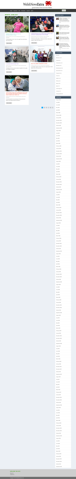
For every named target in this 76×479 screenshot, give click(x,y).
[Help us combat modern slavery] (42, 54)
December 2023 (59, 181)
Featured (20, 96)
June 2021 (58, 258)
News (11, 10)
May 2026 (58, 107)
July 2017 (58, 379)
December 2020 (59, 274)
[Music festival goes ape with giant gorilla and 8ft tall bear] (57, 33)
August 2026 (58, 99)
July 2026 (58, 102)
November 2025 (59, 122)
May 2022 (58, 230)
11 (50, 107)
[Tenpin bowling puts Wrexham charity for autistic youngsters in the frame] (42, 24)
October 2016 (58, 402)
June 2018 (58, 351)
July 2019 (58, 317)
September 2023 (59, 189)
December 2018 (59, 335)
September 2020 (59, 281)
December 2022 (59, 212)
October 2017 (58, 371)
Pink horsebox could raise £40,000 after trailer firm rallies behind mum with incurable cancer (64, 26)
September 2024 (59, 158)
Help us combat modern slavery (39, 63)
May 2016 (58, 415)
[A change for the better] (17, 54)
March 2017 (58, 389)
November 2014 (59, 461)
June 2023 (58, 197)
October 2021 (58, 248)
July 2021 (58, 256)
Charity (19, 65)
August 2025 (58, 130)
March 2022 (58, 235)
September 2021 (59, 251)
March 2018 (58, 358)
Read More (9, 43)
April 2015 (58, 448)
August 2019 (58, 315)
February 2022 (58, 238)
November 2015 (59, 430)
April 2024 (58, 171)
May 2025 (58, 138)
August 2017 (58, 376)
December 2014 (59, 458)
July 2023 (58, 194)
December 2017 (59, 366)
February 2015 (58, 453)
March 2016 (58, 420)
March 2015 (58, 451)
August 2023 (58, 192)
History (57, 80)
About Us (11, 473)
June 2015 (58, 443)
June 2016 (58, 412)
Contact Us (12, 474)
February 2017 (58, 392)
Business (15, 10)
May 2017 (58, 384)
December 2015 (59, 428)
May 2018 (58, 353)
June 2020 (58, 289)
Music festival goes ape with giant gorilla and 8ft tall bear (64, 33)
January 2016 (58, 425)
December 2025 (59, 120)
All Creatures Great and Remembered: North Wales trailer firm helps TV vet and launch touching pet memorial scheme (64, 45)
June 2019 (58, 320)
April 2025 (58, 140)
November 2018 (59, 338)
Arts (19, 10)
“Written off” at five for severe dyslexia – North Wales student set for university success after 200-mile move (64, 19)
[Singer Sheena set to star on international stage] (17, 24)
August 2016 (58, 407)
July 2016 (58, 410)
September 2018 (59, 343)
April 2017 (58, 387)
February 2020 (58, 299)
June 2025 (58, 135)
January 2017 (58, 394)
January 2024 (58, 179)
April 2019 (58, 325)
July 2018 (58, 348)
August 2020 (58, 284)
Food (57, 75)
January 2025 (58, 148)
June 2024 (58, 166)
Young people (41, 37)
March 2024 (58, 174)
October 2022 (58, 217)
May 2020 (58, 292)
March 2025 (58, 143)
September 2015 (59, 435)
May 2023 (58, 199)
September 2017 (59, 374)
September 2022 (59, 220)
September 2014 (59, 466)
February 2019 (58, 330)
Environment (58, 70)
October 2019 (58, 310)
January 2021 (58, 271)
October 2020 (58, 279)
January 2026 (58, 117)
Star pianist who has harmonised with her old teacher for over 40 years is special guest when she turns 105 (16, 93)
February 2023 (58, 207)
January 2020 (58, 302)
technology (58, 88)
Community (22, 65)
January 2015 (58, 456)
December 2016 (59, 397)
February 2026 (58, 115)
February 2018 (58, 361)
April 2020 (58, 294)
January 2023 (58, 210)
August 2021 (58, 253)
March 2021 (58, 266)
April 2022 (58, 233)
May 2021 (58, 261)
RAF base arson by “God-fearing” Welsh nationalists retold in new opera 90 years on (64, 38)
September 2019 (59, 312)
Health (22, 36)
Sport (32, 10)
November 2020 (59, 276)
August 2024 (58, 161)
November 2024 (59, 153)
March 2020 (58, 297)
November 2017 (59, 369)
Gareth (10, 36)
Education (23, 10)
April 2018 (58, 356)
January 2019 (58, 333)
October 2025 (58, 125)
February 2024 (58, 176)
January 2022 (58, 240)
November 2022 (59, 215)
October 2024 (58, 156)
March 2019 (58, 328)
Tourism (28, 10)
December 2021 (59, 243)
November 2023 (59, 184)
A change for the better (12, 63)
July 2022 (58, 225)
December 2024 (59, 151)
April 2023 (58, 202)
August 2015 (58, 438)
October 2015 (58, 433)
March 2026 (58, 112)
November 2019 (59, 307)
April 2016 (58, 417)
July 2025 (58, 133)
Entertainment (19, 36)
